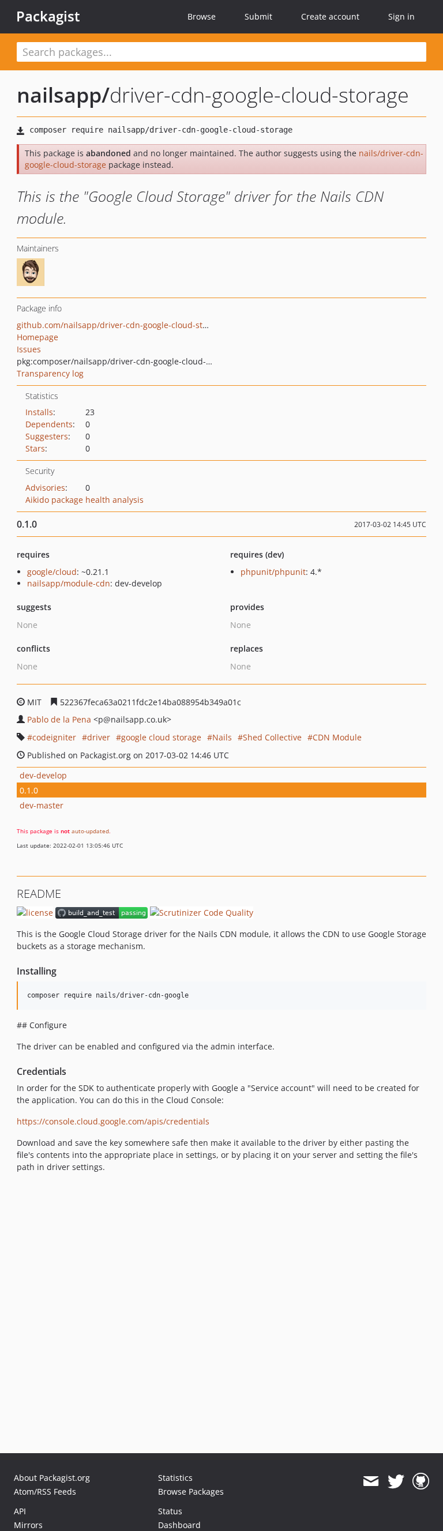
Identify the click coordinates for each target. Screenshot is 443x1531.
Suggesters (46, 436)
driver (98, 737)
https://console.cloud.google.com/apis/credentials (113, 1121)
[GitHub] (420, 1481)
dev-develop (43, 775)
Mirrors (28, 1524)
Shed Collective (272, 737)
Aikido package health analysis (84, 499)
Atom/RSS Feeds (45, 1491)
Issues (29, 349)
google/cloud (52, 571)
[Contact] (370, 1481)
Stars (35, 448)
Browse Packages (191, 1491)
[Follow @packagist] (396, 1481)
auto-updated (90, 831)
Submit (258, 16)
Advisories (45, 487)
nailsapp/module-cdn (68, 583)
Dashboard (179, 1524)
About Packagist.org (52, 1477)
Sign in (401, 16)
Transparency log (50, 373)
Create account (330, 16)
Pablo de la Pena (59, 719)
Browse (201, 16)
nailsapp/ (63, 95)
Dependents (49, 424)
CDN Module (337, 737)
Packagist (48, 16)
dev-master (41, 805)
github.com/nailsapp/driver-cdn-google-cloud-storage (120, 324)
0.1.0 (29, 790)
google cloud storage (161, 737)
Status (170, 1511)
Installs (39, 412)
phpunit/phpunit (273, 571)
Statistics (175, 1477)
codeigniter (54, 737)
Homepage (37, 337)
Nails (222, 737)
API (20, 1511)
